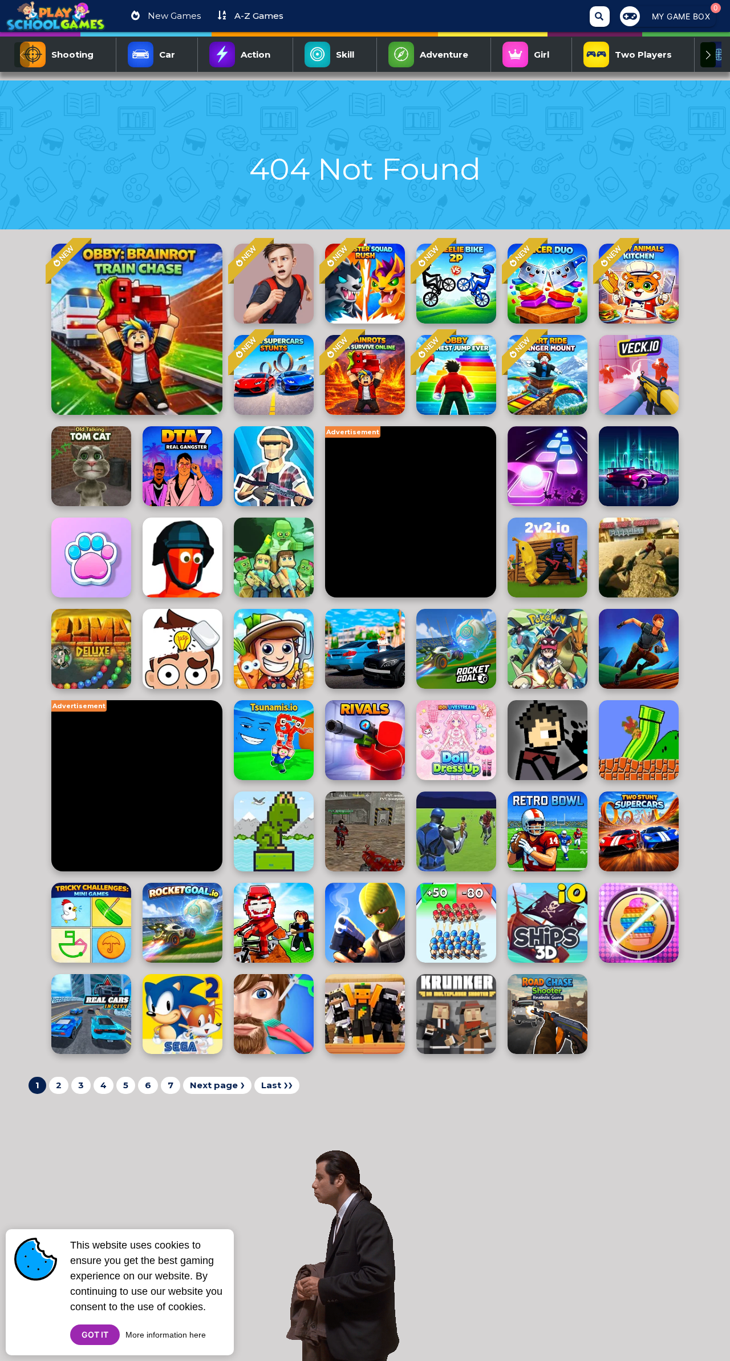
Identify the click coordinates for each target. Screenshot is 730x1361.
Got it (95, 1334)
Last (277, 1085)
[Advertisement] (410, 511)
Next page (217, 1085)
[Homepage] (56, 20)
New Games (173, 15)
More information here (165, 1334)
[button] (708, 54)
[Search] (600, 16)
